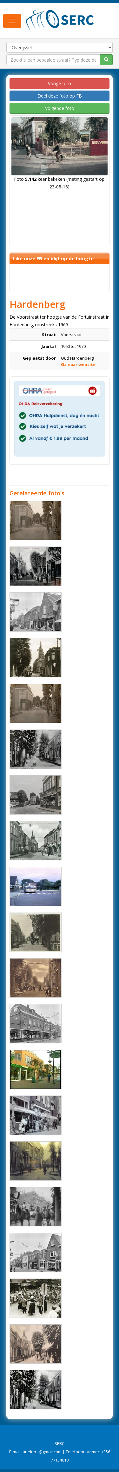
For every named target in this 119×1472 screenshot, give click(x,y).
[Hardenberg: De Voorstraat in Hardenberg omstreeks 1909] (36, 566)
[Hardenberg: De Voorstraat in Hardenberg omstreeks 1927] (36, 1389)
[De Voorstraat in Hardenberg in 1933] (36, 703)
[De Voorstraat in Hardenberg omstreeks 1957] (36, 840)
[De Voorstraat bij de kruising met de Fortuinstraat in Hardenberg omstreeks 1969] (36, 886)
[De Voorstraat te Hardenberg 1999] (36, 1069)
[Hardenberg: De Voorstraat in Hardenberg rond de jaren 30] (36, 1161)
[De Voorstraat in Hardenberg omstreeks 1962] (36, 795)
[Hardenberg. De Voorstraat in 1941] (36, 932)
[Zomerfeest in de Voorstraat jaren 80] (36, 1298)
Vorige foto (59, 83)
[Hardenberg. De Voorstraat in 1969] (36, 1252)
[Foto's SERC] (60, 20)
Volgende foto (59, 108)
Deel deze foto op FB (59, 96)
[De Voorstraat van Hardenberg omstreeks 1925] (36, 749)
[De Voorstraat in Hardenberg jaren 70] (36, 612)
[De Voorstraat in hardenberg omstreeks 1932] (36, 978)
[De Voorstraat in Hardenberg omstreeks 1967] (36, 1115)
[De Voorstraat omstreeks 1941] (36, 657)
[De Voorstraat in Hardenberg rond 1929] (36, 1344)
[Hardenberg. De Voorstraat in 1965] (36, 1023)
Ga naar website (78, 364)
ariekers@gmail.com (42, 1452)
